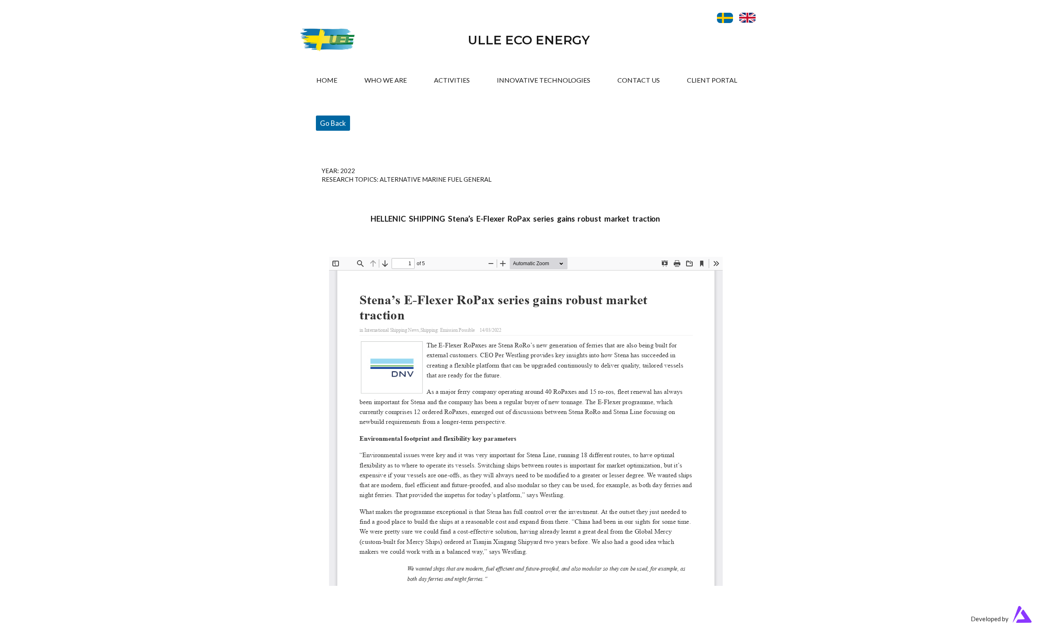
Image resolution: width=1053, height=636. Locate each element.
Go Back (333, 123)
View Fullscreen (350, 250)
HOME (326, 80)
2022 (347, 170)
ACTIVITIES (452, 80)
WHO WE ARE (385, 80)
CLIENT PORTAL (712, 80)
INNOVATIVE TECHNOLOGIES (543, 80)
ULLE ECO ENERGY (529, 40)
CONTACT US (638, 80)
